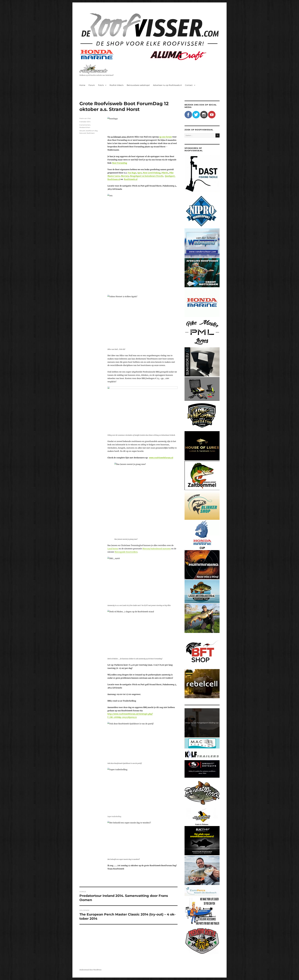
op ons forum (165, 137)
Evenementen (84, 125)
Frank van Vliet (85, 118)
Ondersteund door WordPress (90, 970)
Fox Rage (132, 173)
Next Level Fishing (151, 173)
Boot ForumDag (119, 163)
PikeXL (165, 173)
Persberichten (84, 127)
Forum (92, 85)
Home (82, 85)
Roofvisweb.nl (130, 179)
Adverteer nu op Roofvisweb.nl (167, 85)
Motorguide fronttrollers (126, 552)
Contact (189, 85)
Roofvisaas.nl (113, 179)
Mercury (125, 176)
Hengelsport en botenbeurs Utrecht (146, 176)
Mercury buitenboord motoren (156, 548)
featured (82, 133)
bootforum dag (92, 131)
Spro (139, 173)
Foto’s (101, 85)
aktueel (82, 131)
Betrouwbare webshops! (138, 85)
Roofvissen (91, 133)
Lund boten (112, 548)
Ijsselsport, (170, 176)
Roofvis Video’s (116, 85)
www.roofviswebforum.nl (161, 457)
